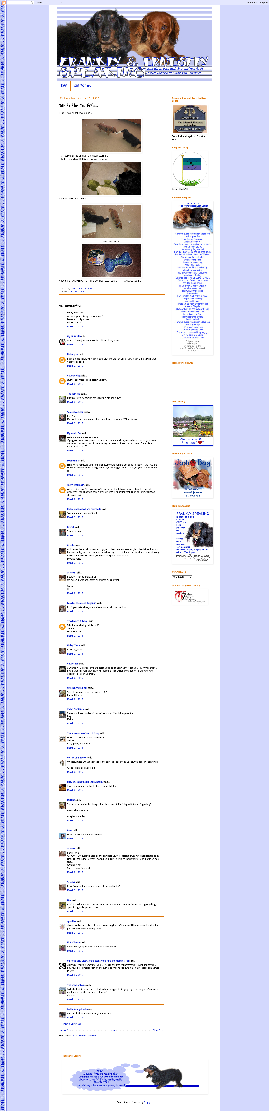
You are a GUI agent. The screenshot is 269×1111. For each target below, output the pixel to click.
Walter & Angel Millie (77, 1009)
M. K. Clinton (73, 942)
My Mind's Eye (74, 433)
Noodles (71, 545)
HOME (64, 85)
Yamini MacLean (75, 412)
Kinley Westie (73, 645)
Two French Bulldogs (77, 621)
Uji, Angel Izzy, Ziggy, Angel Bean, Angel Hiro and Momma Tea (98, 961)
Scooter (71, 572)
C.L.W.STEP (73, 663)
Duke (69, 830)
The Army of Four (76, 985)
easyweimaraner (75, 485)
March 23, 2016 (75, 326)
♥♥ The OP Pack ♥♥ (76, 757)
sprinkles (71, 921)
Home (112, 1030)
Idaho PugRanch (75, 709)
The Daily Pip (74, 394)
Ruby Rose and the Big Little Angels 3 (85, 782)
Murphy (71, 800)
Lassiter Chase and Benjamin (81, 603)
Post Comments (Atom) (84, 1035)
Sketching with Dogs (77, 688)
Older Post (158, 1030)
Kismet (70, 527)
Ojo (69, 900)
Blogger (148, 1102)
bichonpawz (73, 354)
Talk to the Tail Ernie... (77, 292)
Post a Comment (72, 1024)
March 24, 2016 (75, 933)
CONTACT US (82, 85)
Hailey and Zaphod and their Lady (84, 509)
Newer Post (65, 1030)
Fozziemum (73, 460)
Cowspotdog (73, 375)
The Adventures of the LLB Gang (83, 733)
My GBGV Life (74, 336)
